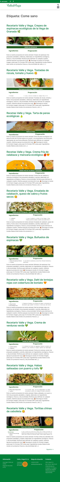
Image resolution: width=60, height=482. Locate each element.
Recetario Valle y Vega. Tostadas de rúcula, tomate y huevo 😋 (28, 72)
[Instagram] (10, 1)
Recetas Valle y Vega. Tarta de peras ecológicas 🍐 (28, 114)
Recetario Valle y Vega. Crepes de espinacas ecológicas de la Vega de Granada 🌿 (28, 28)
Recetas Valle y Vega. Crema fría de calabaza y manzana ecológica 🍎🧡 (28, 153)
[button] (58, 5)
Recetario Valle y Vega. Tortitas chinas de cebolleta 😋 (29, 410)
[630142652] (0, 1)
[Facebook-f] (13, 1)
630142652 (4, 1)
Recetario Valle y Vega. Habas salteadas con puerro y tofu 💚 (25, 367)
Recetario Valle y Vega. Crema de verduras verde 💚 (26, 324)
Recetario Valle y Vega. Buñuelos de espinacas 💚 (28, 239)
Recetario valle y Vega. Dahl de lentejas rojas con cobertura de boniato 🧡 (30, 281)
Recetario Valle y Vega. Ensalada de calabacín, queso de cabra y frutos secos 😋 (28, 193)
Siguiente (49, 449)
